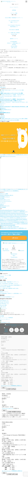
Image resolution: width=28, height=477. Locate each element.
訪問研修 (2, 276)
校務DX (1, 225)
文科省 (26, 223)
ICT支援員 (2, 198)
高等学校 (8, 225)
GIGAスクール (11, 211)
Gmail (6, 213)
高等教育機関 (12, 225)
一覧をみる (2, 115)
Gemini (19, 210)
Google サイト (7, 217)
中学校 (14, 222)
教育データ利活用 (21, 223)
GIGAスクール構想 (4, 193)
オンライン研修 (3, 278)
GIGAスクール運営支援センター (21, 211)
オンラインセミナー (21, 220)
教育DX (8, 223)
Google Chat (10, 213)
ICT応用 (19, 219)
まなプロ (11, 222)
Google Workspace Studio (17, 216)
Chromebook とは (4, 300)
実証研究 (18, 222)
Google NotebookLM (7, 216)
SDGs (16, 220)
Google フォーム (3, 219)
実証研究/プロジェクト (5, 205)
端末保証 (14, 44)
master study (6, 220)
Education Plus (11, 210)
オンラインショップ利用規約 (6, 317)
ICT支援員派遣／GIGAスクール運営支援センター (11, 293)
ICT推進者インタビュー (5, 196)
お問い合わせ (14, 47)
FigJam (16, 210)
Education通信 (14, 46)
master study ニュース (5, 199)
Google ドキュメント (21, 217)
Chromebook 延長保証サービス (7, 296)
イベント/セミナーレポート (5, 201)
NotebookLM (12, 220)
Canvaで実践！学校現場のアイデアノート (9, 282)
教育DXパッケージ (13, 223)
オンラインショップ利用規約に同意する (11, 385)
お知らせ (2, 204)
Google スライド (13, 217)
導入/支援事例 (3, 207)
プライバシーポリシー (5, 319)
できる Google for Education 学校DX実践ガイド (11, 285)
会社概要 (2, 316)
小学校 (20, 222)
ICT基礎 (16, 219)
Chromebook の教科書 (5, 286)
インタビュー (3, 202)
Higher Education (10, 219)
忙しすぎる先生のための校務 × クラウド (9, 283)
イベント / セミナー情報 (5, 275)
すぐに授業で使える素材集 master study (9, 288)
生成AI (4, 225)
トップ (1, 271)
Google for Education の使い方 (6, 195)
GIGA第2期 (2, 213)
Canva (1, 210)
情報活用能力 (4, 223)
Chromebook (5, 210)
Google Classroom (17, 213)
